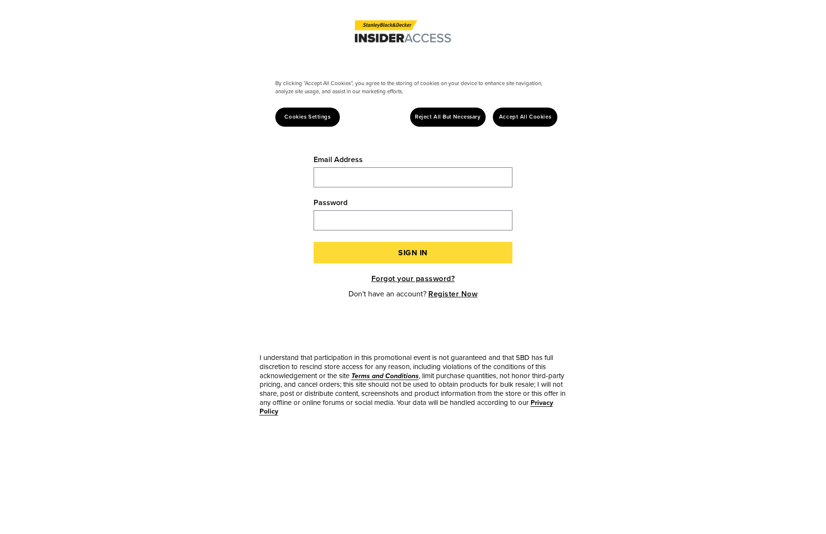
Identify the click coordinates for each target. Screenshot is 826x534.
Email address (338, 159)
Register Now (453, 293)
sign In (413, 252)
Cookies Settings (307, 117)
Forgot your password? (413, 278)
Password (331, 203)
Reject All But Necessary (448, 117)
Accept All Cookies (525, 117)
